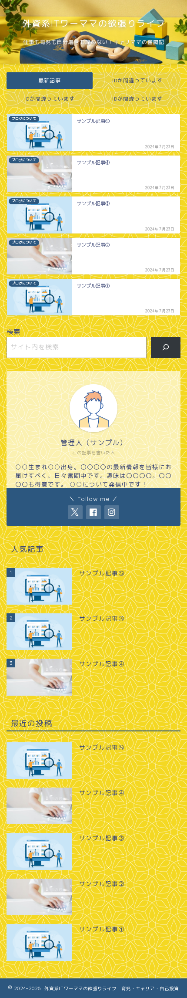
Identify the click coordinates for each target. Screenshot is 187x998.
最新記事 (49, 80)
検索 (13, 331)
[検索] (166, 347)
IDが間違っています (137, 80)
